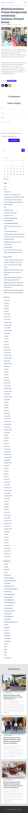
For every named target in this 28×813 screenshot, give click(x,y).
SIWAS (5, 649)
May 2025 (6, 341)
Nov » (7, 179)
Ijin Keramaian (7, 191)
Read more (6, 712)
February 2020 (7, 515)
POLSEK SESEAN (8, 613)
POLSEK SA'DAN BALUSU (9, 602)
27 (17, 174)
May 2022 (6, 440)
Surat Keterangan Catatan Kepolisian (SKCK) (14, 234)
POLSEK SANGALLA (8, 608)
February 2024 (7, 383)
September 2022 (8, 429)
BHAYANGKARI (7, 575)
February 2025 (7, 350)
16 (4, 171)
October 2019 (7, 526)
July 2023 (6, 402)
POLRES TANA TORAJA (9, 586)
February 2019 (7, 548)
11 (10, 169)
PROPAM (6, 624)
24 (7, 174)
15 (23, 169)
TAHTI (5, 655)
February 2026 (7, 316)
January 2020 (7, 518)
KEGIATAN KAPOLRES (9, 578)
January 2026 (7, 319)
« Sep (4, 179)
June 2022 (6, 438)
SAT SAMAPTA (7, 641)
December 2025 (7, 322)
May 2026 (6, 308)
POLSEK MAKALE (8, 591)
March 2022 (6, 446)
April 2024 (6, 377)
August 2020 (7, 498)
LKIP (5, 207)
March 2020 (6, 512)
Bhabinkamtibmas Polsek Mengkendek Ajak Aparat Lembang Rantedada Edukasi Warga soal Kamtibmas (13, 784)
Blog (5, 186)
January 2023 (7, 418)
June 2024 (6, 372)
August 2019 (7, 531)
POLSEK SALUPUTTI (8, 605)
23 (4, 174)
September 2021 (8, 462)
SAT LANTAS (7, 633)
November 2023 (7, 391)
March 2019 (6, 545)
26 (14, 174)
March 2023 (6, 413)
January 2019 (7, 551)
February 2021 (7, 482)
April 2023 (6, 410)
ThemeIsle (19, 809)
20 (17, 171)
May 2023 (6, 407)
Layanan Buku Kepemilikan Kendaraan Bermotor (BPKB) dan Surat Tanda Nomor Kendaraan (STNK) (13, 202)
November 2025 (7, 325)
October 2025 (7, 327)
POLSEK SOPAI (7, 619)
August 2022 (7, 432)
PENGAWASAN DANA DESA (10, 580)
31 (7, 177)
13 (17, 169)
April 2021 (6, 476)
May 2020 (6, 507)
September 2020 (8, 495)
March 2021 (6, 479)
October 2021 (7, 460)
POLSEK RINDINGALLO (9, 600)
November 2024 (7, 358)
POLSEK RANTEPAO (8, 597)
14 (20, 169)
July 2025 (6, 336)
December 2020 (7, 487)
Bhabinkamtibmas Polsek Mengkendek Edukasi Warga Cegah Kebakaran (13, 697)
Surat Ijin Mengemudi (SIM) (10, 231)
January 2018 (7, 556)
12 (14, 169)
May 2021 (6, 473)
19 (14, 171)
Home (5, 189)
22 (23, 171)
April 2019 (6, 542)
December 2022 (7, 421)
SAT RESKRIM (7, 638)
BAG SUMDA (7, 569)
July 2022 (6, 435)
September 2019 (8, 529)
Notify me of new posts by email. (9, 136)
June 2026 (6, 305)
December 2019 (7, 520)
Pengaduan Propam (8, 210)
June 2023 (6, 405)
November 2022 (7, 424)
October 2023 (7, 394)
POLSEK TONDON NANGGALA (11, 622)
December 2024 (7, 355)
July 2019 (6, 534)
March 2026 (6, 314)
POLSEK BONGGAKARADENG (10, 589)
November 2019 (7, 523)
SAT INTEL (6, 630)
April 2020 (6, 509)
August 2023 (7, 399)
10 (7, 169)
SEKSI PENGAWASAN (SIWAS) (11, 223)
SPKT (5, 652)
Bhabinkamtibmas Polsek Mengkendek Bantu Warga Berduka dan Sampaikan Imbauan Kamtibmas (12, 740)
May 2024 (6, 374)
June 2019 (6, 537)
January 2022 (7, 451)
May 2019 (6, 540)
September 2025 (8, 330)
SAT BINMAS (7, 627)
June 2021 (6, 471)
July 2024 (6, 369)
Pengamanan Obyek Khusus (10, 212)
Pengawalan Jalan (8, 215)
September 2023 (8, 396)
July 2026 (6, 303)
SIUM (5, 646)
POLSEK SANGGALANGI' (9, 611)
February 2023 (7, 416)
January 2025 (7, 352)
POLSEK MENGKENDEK (12, 80)
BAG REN (6, 567)
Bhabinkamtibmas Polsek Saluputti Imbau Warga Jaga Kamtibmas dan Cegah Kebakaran (13, 272)
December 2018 (7, 553)
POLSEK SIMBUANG (8, 616)
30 (4, 177)
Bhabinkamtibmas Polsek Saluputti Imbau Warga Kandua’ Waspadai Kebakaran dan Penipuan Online (13, 285)
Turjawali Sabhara (8, 247)
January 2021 (7, 484)
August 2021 (7, 465)
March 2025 (6, 347)
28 (20, 174)
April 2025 (6, 344)
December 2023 (7, 388)
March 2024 (6, 380)
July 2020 (6, 501)
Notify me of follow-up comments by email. (12, 133)
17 (7, 171)
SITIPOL (6, 644)
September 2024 (8, 363)
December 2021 (7, 454)
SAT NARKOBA (7, 635)
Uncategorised (7, 657)
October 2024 (7, 360)
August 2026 (7, 300)
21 (20, 171)
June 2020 (6, 504)
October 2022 (7, 427)
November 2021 (7, 457)
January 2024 (7, 385)
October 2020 (7, 493)
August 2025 (7, 333)
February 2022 (7, 449)
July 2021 (6, 468)
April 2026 (6, 311)
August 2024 (7, 366)
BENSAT (6, 572)
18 (10, 171)
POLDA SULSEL (7, 583)
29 (23, 174)
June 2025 (6, 338)
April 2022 (6, 443)
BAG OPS (6, 564)
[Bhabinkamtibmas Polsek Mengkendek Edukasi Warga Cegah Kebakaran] (14, 682)
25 (10, 174)
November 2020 (7, 490)
